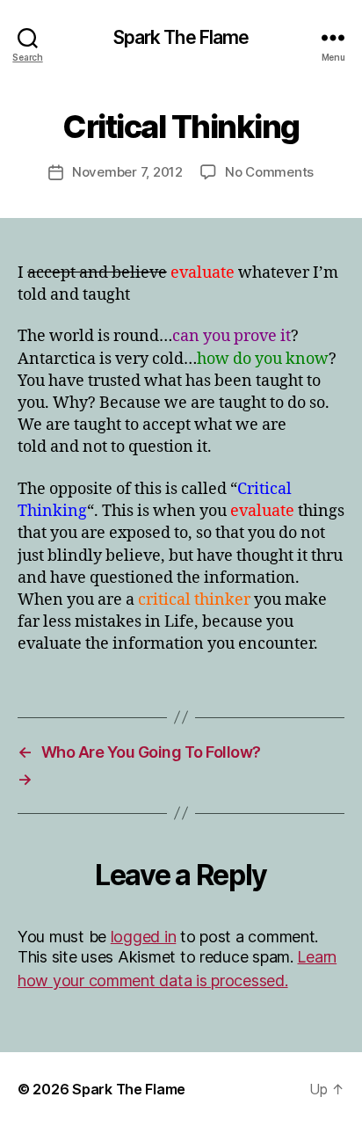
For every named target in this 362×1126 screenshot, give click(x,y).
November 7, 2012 (127, 171)
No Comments (269, 171)
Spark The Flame (181, 37)
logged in (144, 936)
